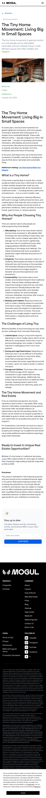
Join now (23, 541)
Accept (23, 793)
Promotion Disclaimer (11, 655)
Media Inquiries (31, 619)
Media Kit (28, 616)
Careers (28, 589)
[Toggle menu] (42, 3)
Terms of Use (8, 637)
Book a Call (29, 627)
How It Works (30, 593)
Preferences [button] (37, 786)
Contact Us (29, 623)
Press (27, 600)
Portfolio (6, 589)
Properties (7, 585)
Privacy (5, 641)
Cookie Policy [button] (30, 784)
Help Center (29, 612)
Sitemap (28, 608)
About (27, 585)
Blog (26, 604)
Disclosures (7, 645)
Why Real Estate (31, 597)
